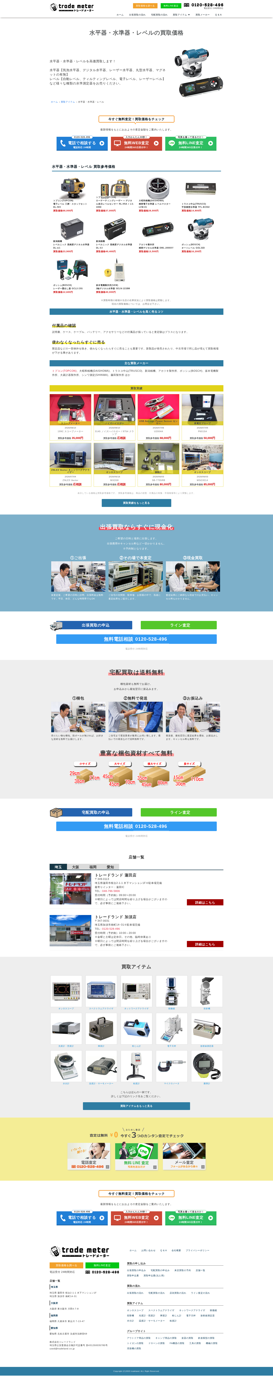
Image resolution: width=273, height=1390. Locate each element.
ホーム (120, 14)
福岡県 (54, 1315)
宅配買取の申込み (160, 1270)
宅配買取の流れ (159, 14)
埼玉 (58, 867)
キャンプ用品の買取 (166, 1338)
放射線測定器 (207, 1315)
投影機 (130, 1315)
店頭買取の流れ (178, 1293)
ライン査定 (180, 625)
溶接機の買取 (134, 1348)
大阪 (75, 867)
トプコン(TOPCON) (64, 371)
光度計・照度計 (147, 1315)
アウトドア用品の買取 (139, 1338)
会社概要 (176, 1250)
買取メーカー (203, 14)
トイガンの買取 (135, 1343)
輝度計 (163, 1315)
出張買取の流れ (137, 14)
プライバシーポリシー (197, 1250)
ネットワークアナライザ (192, 1310)
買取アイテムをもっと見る (136, 1106)
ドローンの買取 (156, 1343)
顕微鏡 (213, 1310)
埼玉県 (54, 1287)
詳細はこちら (205, 902)
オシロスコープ (135, 1310)
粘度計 (173, 1320)
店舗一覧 (200, 1270)
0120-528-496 (111, 929)
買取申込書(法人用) (154, 1275)
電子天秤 (191, 1315)
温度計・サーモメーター (152, 1320)
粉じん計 (177, 1315)
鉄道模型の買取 (206, 1338)
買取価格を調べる (145, 5)
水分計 (130, 1320)
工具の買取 (195, 1343)
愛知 (110, 867)
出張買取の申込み (136, 1270)
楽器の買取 (187, 1338)
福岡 (93, 867)
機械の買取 (212, 1343)
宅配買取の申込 (96, 812)
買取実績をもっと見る (136, 503)
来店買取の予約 (182, 1270)
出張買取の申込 (96, 625)
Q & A (218, 14)
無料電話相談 (135, 639)
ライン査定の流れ (200, 1293)
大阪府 (54, 1303)
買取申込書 (133, 1275)
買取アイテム (181, 14)
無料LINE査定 (171, 5)
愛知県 (54, 1328)
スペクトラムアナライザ (161, 1310)
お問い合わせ (148, 1250)
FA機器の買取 (177, 1343)
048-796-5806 (111, 891)
